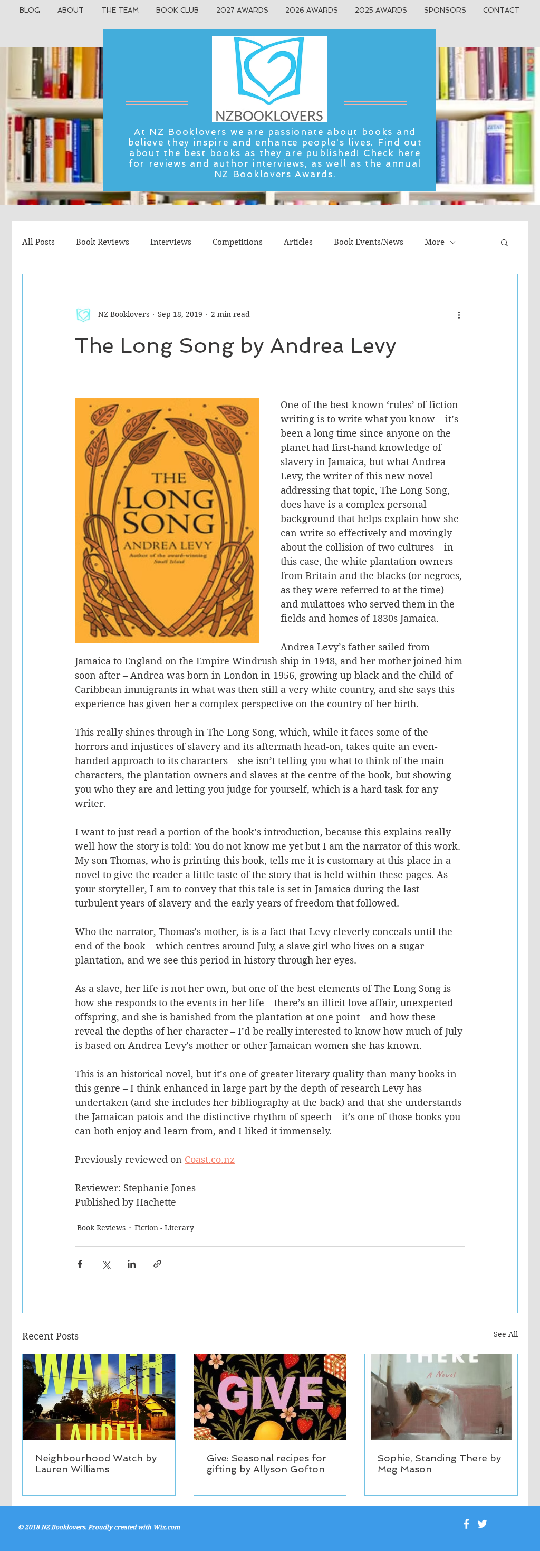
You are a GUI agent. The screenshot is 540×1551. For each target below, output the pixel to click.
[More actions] (458, 314)
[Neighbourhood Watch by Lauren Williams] (99, 1397)
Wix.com (166, 1527)
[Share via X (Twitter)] (106, 1264)
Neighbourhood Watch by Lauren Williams (96, 1463)
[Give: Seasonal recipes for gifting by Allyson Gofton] (270, 1397)
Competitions (238, 242)
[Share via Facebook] (80, 1264)
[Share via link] (157, 1264)
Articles (298, 242)
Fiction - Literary (164, 1227)
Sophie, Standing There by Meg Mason (439, 1463)
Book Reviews (102, 242)
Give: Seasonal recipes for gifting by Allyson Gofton (266, 1463)
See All (506, 1334)
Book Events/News (368, 242)
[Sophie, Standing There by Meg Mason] (441, 1397)
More (435, 242)
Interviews (170, 242)
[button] (504, 242)
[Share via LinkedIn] (132, 1264)
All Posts (38, 242)
